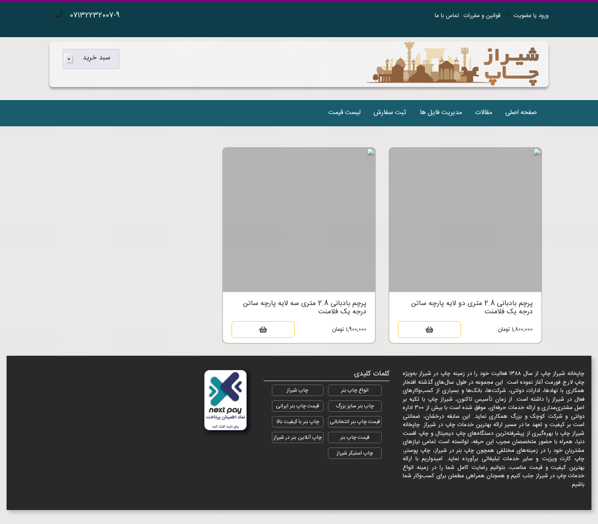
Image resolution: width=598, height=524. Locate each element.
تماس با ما (447, 16)
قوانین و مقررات (482, 16)
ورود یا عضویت (531, 16)
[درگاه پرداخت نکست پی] (225, 400)
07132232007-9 (95, 15)
